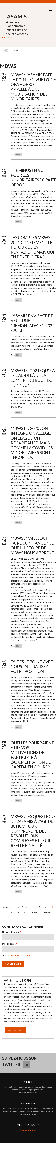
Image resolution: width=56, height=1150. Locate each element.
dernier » (47, 912)
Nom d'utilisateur (11, 932)
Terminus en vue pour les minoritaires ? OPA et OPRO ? (33, 177)
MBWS (18, 155)
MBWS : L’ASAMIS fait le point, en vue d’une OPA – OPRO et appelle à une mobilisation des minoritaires (33, 86)
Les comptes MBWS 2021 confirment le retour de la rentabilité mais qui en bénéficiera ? (32, 247)
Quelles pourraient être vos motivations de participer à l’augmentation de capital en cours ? (32, 754)
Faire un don (15, 1030)
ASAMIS (17, 16)
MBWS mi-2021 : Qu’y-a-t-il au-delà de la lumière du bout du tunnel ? (33, 378)
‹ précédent (22, 907)
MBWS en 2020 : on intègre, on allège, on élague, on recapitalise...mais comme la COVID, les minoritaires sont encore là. (32, 443)
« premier (7, 907)
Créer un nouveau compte (17, 955)
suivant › (34, 912)
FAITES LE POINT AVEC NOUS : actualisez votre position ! (32, 666)
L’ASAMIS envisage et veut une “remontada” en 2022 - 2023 (33, 323)
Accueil (6, 50)
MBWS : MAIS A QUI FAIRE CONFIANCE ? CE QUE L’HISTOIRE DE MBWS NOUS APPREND (33, 545)
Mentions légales (28, 1130)
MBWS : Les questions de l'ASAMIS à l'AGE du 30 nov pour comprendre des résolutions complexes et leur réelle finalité (33, 831)
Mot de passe (9, 943)
